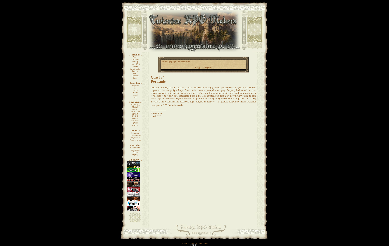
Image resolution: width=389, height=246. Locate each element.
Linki (135, 73)
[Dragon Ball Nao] (133, 167)
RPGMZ (135, 107)
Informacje (166, 62)
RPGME (135, 118)
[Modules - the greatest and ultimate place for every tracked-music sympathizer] (133, 205)
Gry (135, 88)
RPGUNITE (135, 105)
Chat (132, 64)
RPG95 (135, 123)
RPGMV (135, 109)
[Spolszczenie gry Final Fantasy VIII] (133, 191)
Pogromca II (135, 138)
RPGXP (135, 116)
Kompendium (135, 148)
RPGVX (135, 114)
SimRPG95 (135, 121)
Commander (135, 133)
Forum (135, 67)
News (135, 57)
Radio (135, 78)
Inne (135, 97)
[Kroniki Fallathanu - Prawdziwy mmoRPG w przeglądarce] (133, 187)
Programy (135, 86)
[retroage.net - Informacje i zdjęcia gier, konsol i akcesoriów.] (133, 196)
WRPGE (135, 125)
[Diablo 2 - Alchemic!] (133, 201)
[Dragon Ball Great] (133, 210)
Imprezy (135, 71)
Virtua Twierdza (135, 140)
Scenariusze (135, 150)
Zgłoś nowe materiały (181, 62)
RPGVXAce (135, 112)
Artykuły (135, 154)
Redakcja (135, 62)
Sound (135, 95)
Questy (135, 152)
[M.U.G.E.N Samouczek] (133, 172)
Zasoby (135, 90)
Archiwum (135, 59)
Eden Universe (135, 135)
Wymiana (135, 76)
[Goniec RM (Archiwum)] (133, 165)
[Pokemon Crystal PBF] (133, 176)
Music (135, 93)
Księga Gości (135, 69)
